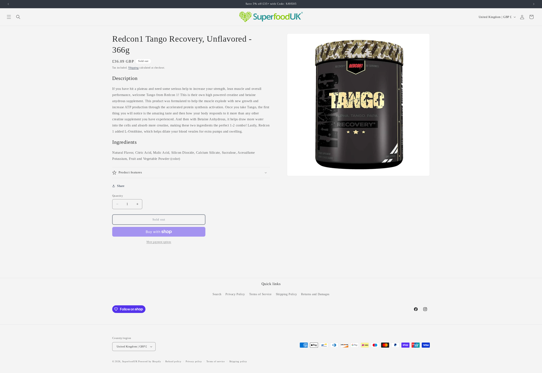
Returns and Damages (315, 294)
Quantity (117, 195)
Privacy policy (194, 361)
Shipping (133, 67)
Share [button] (120, 186)
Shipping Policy (286, 294)
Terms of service (215, 361)
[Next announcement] (533, 4)
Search (217, 294)
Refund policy (173, 361)
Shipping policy (238, 361)
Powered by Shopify (149, 361)
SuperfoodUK (130, 361)
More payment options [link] (159, 241)
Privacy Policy (235, 294)
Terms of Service (260, 294)
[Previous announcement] (8, 4)
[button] (9, 17)
